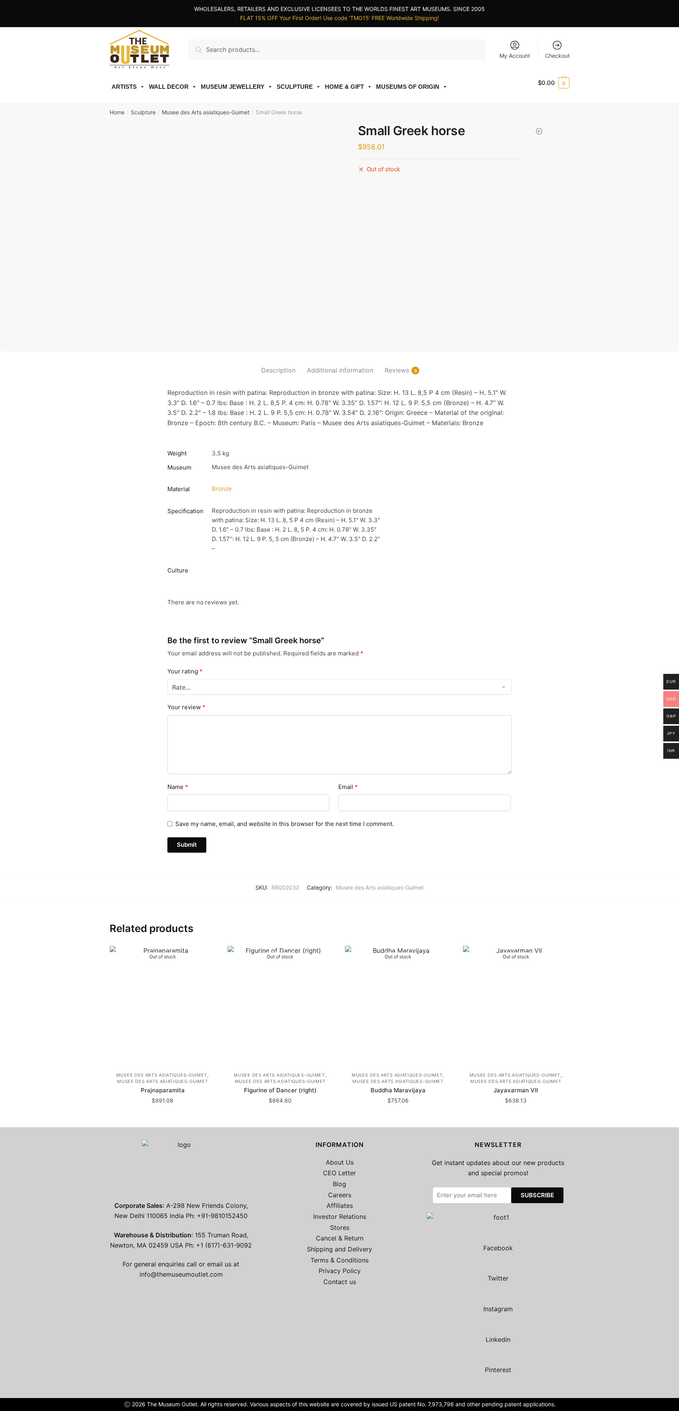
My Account (514, 55)
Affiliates (340, 1205)
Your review (186, 707)
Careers (339, 1195)
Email (348, 787)
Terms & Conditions (339, 1260)
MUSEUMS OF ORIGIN (407, 86)
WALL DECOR (169, 86)
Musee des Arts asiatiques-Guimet (206, 112)
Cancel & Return (339, 1238)
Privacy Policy (340, 1271)
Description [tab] (278, 370)
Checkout (557, 55)
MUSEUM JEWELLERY (232, 86)
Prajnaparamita (163, 1090)
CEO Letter (339, 1173)
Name (177, 787)
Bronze (222, 488)
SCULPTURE (295, 86)
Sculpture (143, 112)
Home (117, 112)
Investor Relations (339, 1216)
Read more (162, 1118)
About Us (340, 1162)
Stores (339, 1227)
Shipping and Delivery (339, 1249)
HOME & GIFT (344, 86)
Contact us (339, 1282)
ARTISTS (124, 86)
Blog (339, 1184)
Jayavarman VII (516, 1090)
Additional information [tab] (340, 370)
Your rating (185, 671)
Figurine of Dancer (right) (280, 1090)
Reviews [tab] (397, 370)
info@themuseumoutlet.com (181, 1274)
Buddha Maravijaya (398, 1090)
